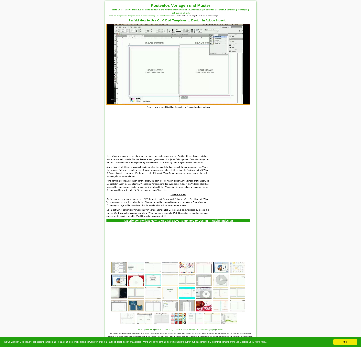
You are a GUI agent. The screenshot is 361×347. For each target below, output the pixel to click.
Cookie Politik (180, 329)
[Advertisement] (178, 133)
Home (110, 16)
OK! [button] (345, 342)
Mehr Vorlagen (118, 16)
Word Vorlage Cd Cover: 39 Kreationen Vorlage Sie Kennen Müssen (147, 16)
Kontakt (219, 329)
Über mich (149, 329)
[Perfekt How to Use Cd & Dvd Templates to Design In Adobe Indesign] (178, 104)
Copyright (191, 329)
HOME (141, 329)
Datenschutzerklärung (164, 329)
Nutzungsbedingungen (206, 329)
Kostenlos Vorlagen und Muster (180, 5)
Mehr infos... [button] (261, 342)
